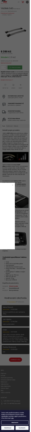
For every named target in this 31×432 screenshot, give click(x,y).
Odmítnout (7, 428)
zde (12, 418)
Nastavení (15, 422)
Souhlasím (22, 428)
